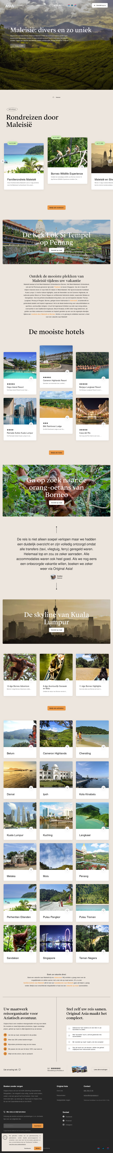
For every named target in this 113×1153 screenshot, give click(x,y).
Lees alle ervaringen (100, 1069)
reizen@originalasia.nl (91, 1095)
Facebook (69, 1117)
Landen (20, 5)
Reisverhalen (61, 1095)
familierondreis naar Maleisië (33, 983)
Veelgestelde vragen (63, 1100)
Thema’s (30, 5)
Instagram (69, 1125)
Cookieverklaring (45, 1148)
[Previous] (3, 161)
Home (53, 97)
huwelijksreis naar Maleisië (63, 983)
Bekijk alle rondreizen (56, 207)
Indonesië (73, 300)
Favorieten (40, 4)
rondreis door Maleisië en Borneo (43, 314)
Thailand (57, 287)
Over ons (60, 1090)
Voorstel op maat (56, 250)
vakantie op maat (72, 986)
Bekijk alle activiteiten (56, 708)
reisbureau (58, 977)
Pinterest (69, 1120)
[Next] (110, 161)
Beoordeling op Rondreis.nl (56, 1070)
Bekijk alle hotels (56, 453)
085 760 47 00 (88, 1090)
